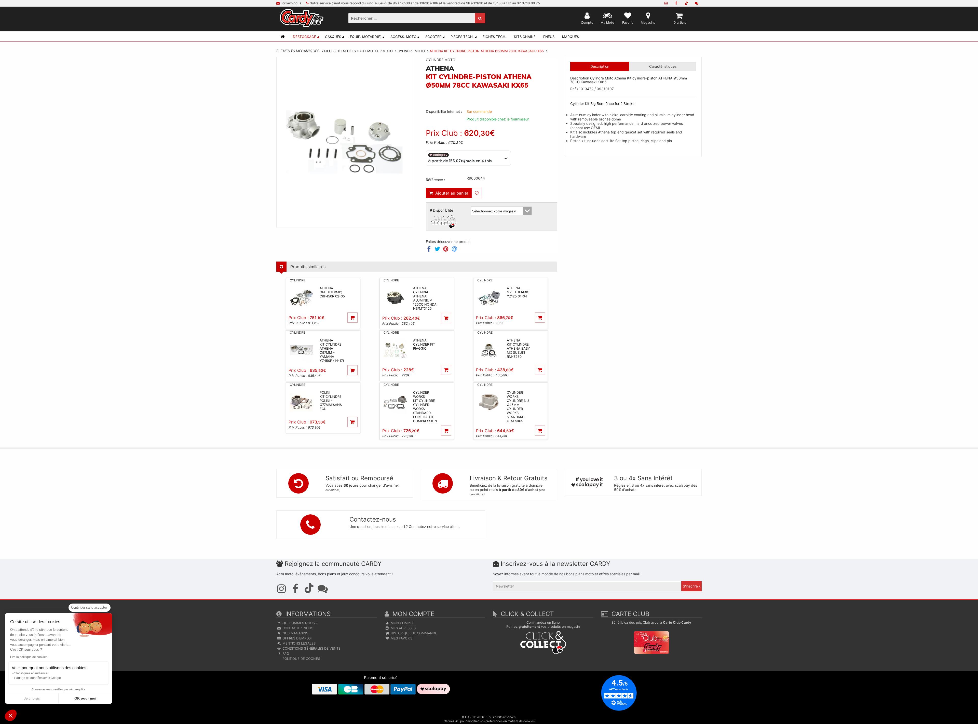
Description (599, 66)
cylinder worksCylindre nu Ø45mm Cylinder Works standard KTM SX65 (518, 406)
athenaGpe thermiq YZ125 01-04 (518, 292)
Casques (333, 37)
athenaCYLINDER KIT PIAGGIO (424, 344)
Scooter (433, 37)
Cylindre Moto (411, 51)
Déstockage (304, 37)
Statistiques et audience (30, 673)
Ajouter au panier (450, 193)
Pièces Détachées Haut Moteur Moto (358, 51)
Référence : (435, 179)
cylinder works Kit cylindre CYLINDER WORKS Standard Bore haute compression (425, 406)
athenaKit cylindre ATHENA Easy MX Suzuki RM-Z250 (518, 348)
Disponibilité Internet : (444, 111)
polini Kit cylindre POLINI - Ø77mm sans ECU (331, 400)
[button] (11, 715)
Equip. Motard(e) (366, 37)
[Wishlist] (477, 193)
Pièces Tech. (462, 37)
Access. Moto (403, 37)
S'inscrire (691, 586)
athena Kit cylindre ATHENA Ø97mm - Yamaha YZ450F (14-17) (332, 350)
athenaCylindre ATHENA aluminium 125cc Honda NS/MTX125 (425, 298)
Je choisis (32, 698)
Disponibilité (442, 210)
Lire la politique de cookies (28, 657)
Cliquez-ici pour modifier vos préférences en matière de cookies (489, 721)
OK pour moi (85, 698)
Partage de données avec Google (37, 678)
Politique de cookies (300, 659)
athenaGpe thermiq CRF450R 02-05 (332, 292)
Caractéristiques (662, 66)
